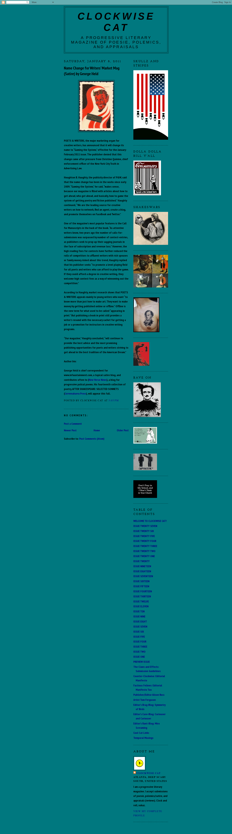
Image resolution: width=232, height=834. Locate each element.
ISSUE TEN (139, 611)
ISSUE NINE (139, 616)
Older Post (123, 430)
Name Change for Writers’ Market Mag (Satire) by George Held (91, 70)
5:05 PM (114, 400)
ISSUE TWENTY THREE (145, 546)
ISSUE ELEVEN (141, 606)
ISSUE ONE (139, 656)
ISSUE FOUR (139, 641)
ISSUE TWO (139, 651)
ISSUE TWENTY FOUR (144, 541)
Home (97, 430)
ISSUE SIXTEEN (141, 581)
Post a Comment (73, 423)
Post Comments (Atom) (91, 438)
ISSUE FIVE (139, 636)
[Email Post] (120, 400)
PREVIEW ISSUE (141, 662)
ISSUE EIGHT (140, 621)
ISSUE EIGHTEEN (142, 571)
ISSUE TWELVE (141, 601)
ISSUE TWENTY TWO (144, 551)
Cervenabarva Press (75, 393)
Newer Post (70, 430)
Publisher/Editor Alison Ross (148, 694)
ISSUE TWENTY (141, 561)
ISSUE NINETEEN (142, 566)
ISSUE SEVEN (140, 626)
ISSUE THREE (140, 646)
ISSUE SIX (138, 631)
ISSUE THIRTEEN (142, 596)
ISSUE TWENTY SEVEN (145, 526)
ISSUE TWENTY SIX (143, 531)
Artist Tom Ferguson (144, 700)
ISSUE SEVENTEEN (143, 576)
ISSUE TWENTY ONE (144, 556)
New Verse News (98, 380)
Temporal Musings (143, 738)
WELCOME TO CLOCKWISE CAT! (150, 521)
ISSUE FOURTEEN (142, 591)
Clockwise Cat (149, 773)
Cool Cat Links (141, 733)
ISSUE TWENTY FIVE (144, 536)
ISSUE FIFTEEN (141, 586)
